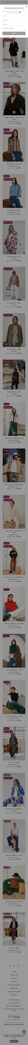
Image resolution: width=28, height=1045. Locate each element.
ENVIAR (14, 33)
